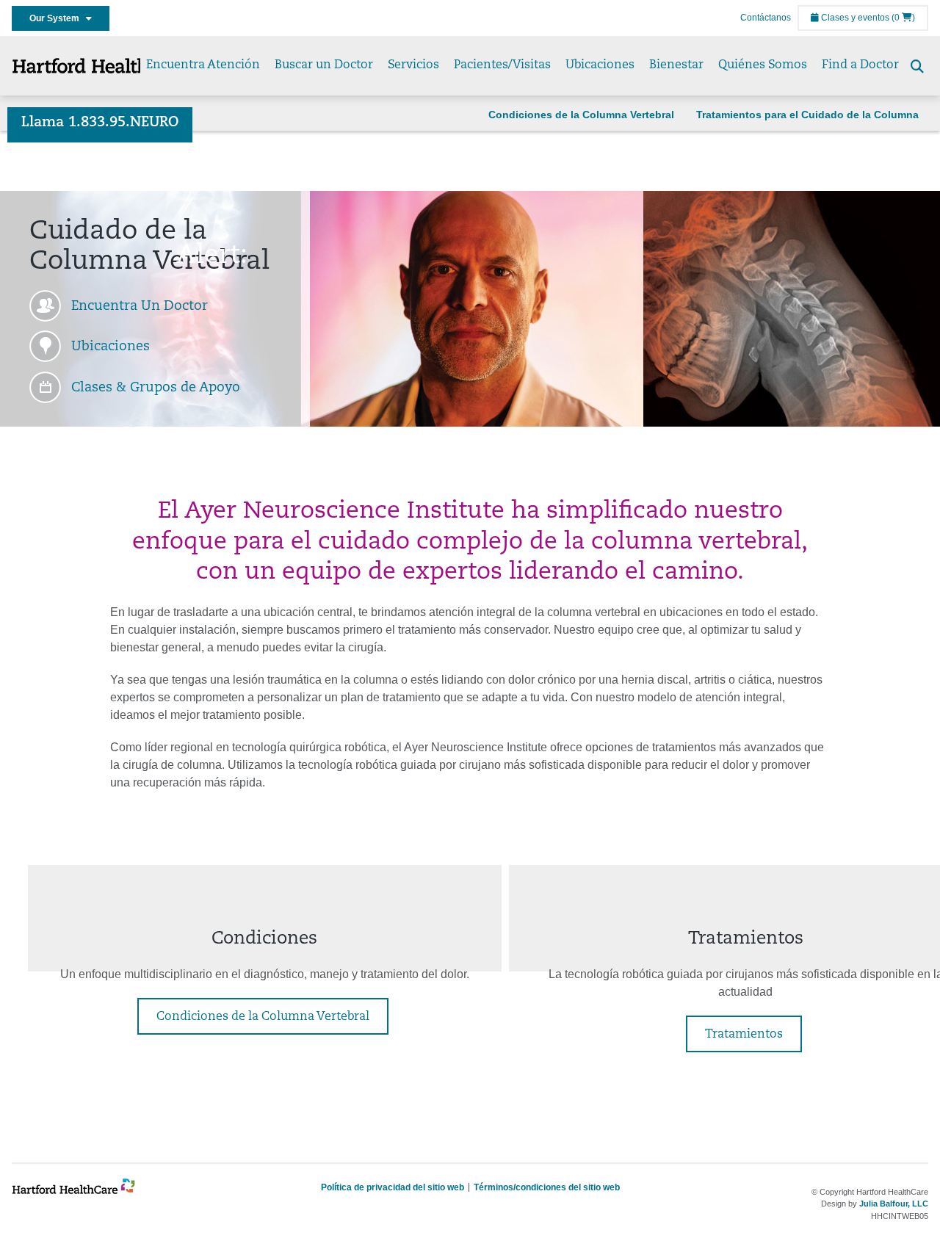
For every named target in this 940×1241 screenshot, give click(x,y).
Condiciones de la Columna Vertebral (581, 114)
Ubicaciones (599, 65)
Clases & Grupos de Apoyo (155, 388)
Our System (57, 18)
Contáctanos (765, 17)
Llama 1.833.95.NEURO (99, 123)
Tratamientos (744, 1035)
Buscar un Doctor (324, 65)
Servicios (413, 65)
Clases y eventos (854, 17)
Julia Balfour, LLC (893, 1203)
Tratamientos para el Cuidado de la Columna (807, 114)
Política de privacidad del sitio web (392, 1187)
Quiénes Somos (762, 65)
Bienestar (676, 65)
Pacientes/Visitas (502, 65)
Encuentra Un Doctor (139, 307)
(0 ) (903, 17)
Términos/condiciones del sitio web (547, 1187)
